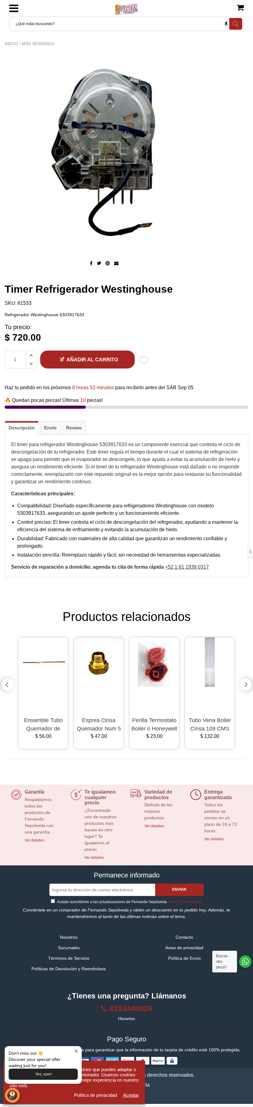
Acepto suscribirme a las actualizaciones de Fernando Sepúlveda (129, 902)
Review (74, 427)
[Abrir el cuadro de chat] (12, 1095)
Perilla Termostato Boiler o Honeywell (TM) (154, 725)
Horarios (126, 1018)
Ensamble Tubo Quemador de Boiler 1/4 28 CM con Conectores (43, 725)
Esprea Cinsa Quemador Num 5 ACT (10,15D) (99, 725)
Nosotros (68, 937)
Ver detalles (34, 840)
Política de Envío (184, 958)
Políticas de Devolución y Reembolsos (68, 968)
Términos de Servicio (68, 958)
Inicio (11, 43)
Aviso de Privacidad (185, 902)
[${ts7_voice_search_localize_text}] (226, 24)
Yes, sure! (43, 1074)
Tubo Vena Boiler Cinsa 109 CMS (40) (210, 725)
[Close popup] (76, 1051)
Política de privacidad (95, 1095)
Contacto (184, 937)
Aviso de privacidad (184, 947)
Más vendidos (38, 43)
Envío (50, 427)
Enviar (179, 889)
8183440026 (130, 1008)
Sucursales (69, 947)
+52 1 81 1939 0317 (187, 567)
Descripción (22, 427)
